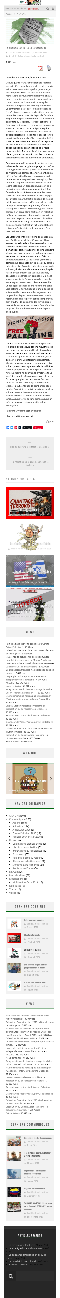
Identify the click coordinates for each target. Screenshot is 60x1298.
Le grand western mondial (34, 1188)
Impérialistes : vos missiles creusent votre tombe (35, 1172)
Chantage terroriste (30, 509)
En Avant (14, 871)
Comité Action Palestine (19, 52)
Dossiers (14, 840)
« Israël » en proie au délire (35, 982)
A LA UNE (13, 56)
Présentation (12, 741)
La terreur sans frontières (34, 920)
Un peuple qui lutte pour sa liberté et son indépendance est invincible (26, 678)
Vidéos (12, 892)
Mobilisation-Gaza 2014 (25, 882)
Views (30, 1004)
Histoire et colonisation (25, 847)
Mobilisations (16, 878)
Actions (16, 822)
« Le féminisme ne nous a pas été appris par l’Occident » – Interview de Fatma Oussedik (28, 697)
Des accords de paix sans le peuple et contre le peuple (35, 966)
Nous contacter (13, 686)
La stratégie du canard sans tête (30, 783)
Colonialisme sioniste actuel (31, 56)
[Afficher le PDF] (40, 70)
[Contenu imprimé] (49, 70)
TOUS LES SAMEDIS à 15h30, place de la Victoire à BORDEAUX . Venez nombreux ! (38, 1206)
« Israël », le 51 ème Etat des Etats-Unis (31, 574)
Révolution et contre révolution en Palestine (28, 715)
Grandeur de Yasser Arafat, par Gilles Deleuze (29, 721)
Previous (9, 778)
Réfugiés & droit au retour (26, 857)
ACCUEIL (10, 682)
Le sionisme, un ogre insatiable (30, 543)
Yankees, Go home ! (19, 1264)
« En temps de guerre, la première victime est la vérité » (38, 1154)
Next (51, 778)
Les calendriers (17, 875)
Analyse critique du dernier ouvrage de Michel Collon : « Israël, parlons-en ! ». (29, 691)
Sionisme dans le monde (25, 864)
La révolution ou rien (32, 949)
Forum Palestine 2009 (24, 833)
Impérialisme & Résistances (27, 850)
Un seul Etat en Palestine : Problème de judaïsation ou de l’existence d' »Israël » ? (26, 707)
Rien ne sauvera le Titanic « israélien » (30, 446)
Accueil (9, 14)
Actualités (17, 826)
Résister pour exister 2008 (26, 836)
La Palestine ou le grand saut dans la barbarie (30, 463)
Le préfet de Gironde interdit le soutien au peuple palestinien (31, 608)
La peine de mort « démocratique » (38, 1137)
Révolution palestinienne (25, 861)
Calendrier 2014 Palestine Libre (21, 666)
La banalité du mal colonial (22, 1261)
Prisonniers (18, 854)
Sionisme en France (23, 868)
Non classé (15, 885)
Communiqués (17, 819)
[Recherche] (48, 8)
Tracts (12, 889)
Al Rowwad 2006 (21, 829)
